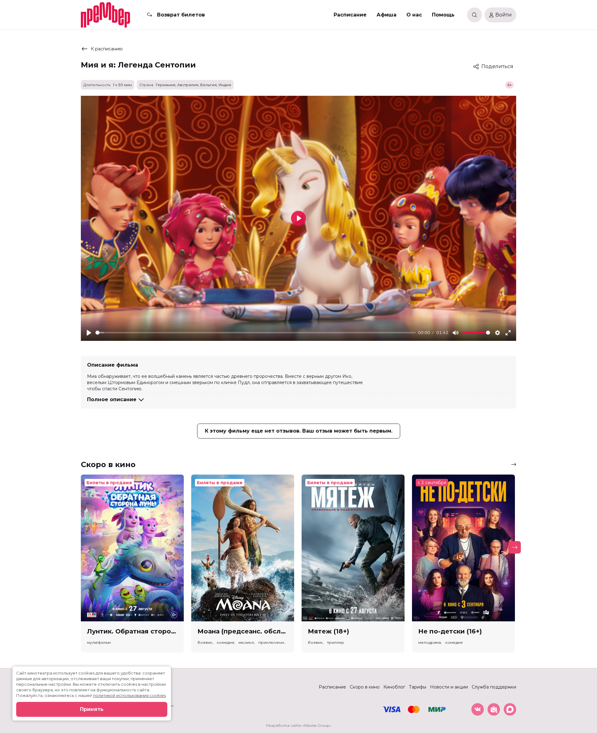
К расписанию (107, 49)
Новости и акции (449, 687)
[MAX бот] (510, 709)
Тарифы (417, 687)
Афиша (386, 15)
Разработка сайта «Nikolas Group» (298, 725)
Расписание (350, 15)
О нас (414, 15)
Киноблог (394, 687)
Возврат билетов (181, 15)
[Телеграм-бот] (494, 709)
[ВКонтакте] (477, 709)
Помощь (443, 15)
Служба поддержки (494, 687)
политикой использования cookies (129, 695)
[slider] (255, 333)
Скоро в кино (365, 687)
